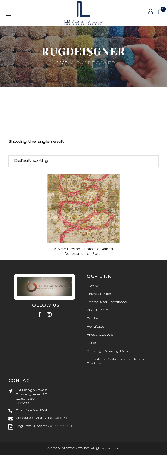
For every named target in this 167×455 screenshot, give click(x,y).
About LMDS (98, 310)
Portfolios (95, 326)
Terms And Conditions (107, 302)
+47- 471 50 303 (31, 410)
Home (60, 63)
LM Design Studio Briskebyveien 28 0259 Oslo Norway (31, 397)
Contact (94, 318)
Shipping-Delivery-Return (110, 351)
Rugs (91, 343)
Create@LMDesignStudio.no (41, 418)
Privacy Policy (99, 294)
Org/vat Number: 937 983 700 (44, 426)
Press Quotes (100, 334)
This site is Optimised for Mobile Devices (116, 361)
